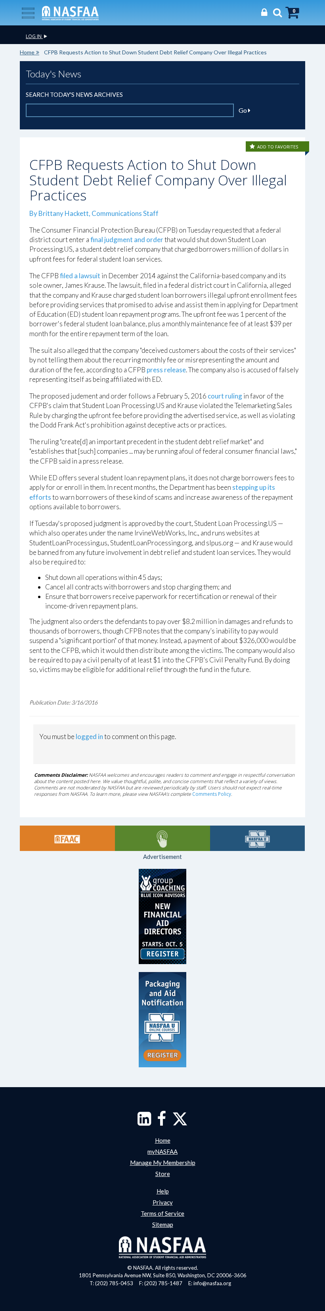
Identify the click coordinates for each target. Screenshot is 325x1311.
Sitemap (162, 1224)
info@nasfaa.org (212, 1283)
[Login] (262, 12)
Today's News (53, 73)
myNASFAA (162, 1151)
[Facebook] (161, 1122)
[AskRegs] (162, 838)
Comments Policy (211, 794)
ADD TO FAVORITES (277, 147)
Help (163, 1191)
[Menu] (28, 12)
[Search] (275, 12)
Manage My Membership (162, 1162)
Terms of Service (162, 1213)
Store (162, 1173)
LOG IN (34, 36)
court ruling (225, 396)
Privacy (163, 1202)
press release (166, 370)
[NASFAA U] (257, 838)
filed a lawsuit (80, 275)
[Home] (70, 12)
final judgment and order (126, 239)
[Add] (253, 147)
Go (243, 110)
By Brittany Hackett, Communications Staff (94, 213)
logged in (89, 736)
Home (27, 52)
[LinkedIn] (144, 1122)
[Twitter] (180, 1122)
